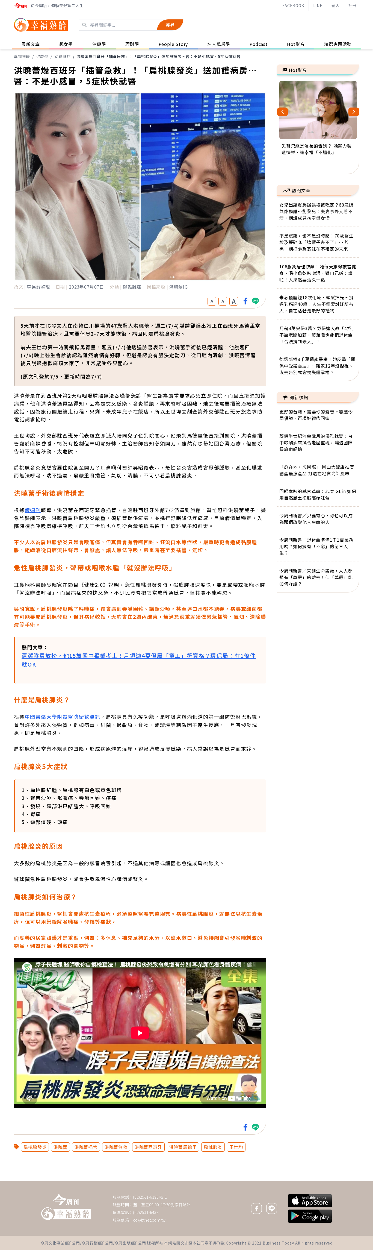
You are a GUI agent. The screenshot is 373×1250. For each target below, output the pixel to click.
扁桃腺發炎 (34, 1147)
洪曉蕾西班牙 (148, 1147)
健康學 (42, 56)
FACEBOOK (293, 5)
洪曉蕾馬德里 (183, 1147)
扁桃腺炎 (213, 1147)
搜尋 (170, 25)
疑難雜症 (62, 56)
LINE (317, 5)
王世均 (236, 1147)
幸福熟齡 (22, 56)
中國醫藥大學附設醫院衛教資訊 (62, 716)
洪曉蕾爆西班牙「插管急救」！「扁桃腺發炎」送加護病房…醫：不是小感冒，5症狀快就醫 (158, 56)
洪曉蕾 (60, 1147)
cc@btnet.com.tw (149, 1220)
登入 (335, 5)
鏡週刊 (33, 510)
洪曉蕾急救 (116, 1147)
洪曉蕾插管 (86, 1147)
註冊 (352, 5)
